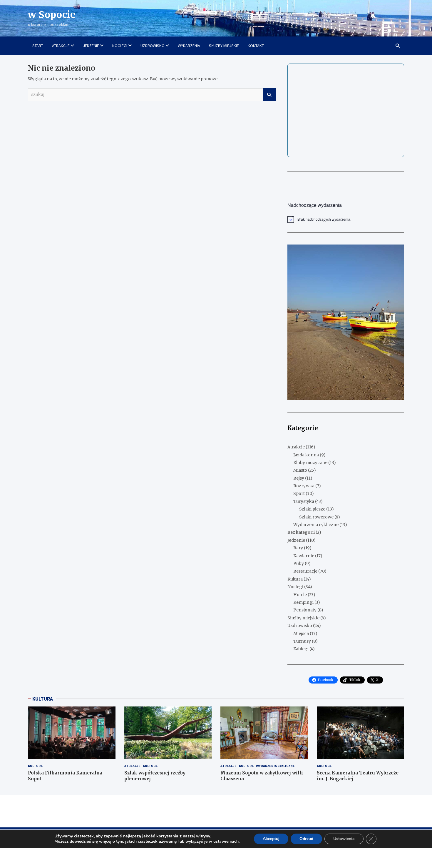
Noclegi (295, 586)
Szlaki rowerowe (316, 517)
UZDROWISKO (152, 45)
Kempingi (303, 602)
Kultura (295, 579)
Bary (298, 548)
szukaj (269, 94)
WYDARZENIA (189, 45)
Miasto (300, 470)
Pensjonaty (305, 610)
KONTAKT (256, 45)
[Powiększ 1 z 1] (396, 252)
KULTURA (42, 699)
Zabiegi (301, 648)
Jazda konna (306, 455)
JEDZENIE (91, 45)
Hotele (300, 594)
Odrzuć (306, 839)
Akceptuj (271, 839)
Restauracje (305, 571)
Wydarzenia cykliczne (316, 524)
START (37, 45)
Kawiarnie (303, 555)
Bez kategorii (301, 532)
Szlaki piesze (312, 509)
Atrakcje (296, 447)
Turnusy (302, 641)
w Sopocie (52, 15)
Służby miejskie (303, 618)
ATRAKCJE (61, 45)
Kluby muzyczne (310, 462)
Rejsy (298, 478)
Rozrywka (303, 485)
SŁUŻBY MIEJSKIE (224, 45)
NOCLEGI (119, 45)
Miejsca (301, 633)
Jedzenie (296, 540)
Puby (298, 563)
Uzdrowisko (299, 625)
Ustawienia (344, 839)
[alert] (345, 219)
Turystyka (303, 501)
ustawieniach (226, 841)
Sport (299, 493)
